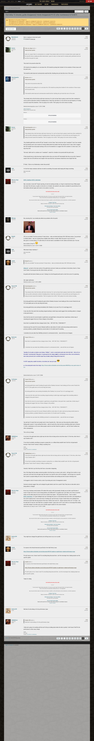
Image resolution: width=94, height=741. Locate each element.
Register (11, 645)
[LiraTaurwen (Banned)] (8, 381)
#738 (87, 536)
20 (69, 28)
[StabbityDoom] (8, 438)
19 (67, 28)
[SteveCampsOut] (8, 79)
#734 (87, 379)
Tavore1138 (14, 286)
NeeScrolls (14, 337)
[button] (86, 28)
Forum (19, 1)
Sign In (7, 11)
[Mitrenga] (8, 219)
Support (23, 1)
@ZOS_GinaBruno (28, 180)
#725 (87, 127)
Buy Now (90, 1)
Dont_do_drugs (28, 48)
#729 (87, 236)
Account (12, 1)
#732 (87, 285)
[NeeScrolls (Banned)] (8, 338)
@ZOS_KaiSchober (36, 180)
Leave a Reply (11, 29)
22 (75, 28)
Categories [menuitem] (29, 4)
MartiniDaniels (15, 37)
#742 (87, 619)
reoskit (13, 261)
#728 (87, 218)
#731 (87, 260)
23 (77, 28)
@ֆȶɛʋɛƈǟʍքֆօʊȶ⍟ (27, 108)
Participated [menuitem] (64, 4)
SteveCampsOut (15, 77)
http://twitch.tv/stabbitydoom (32, 449)
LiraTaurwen (14, 379)
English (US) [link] (3, 1)
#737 (87, 490)
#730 (87, 249)
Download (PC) (82, 1)
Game (9, 1)
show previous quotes (30, 50)
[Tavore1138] (8, 287)
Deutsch (50, 212)
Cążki (13, 168)
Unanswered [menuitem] (54, 4)
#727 (87, 179)
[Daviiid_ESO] (8, 538)
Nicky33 (13, 236)
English (54, 212)
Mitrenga (14, 218)
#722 (87, 36)
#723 (87, 48)
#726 (87, 168)
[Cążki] (8, 170)
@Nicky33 (26, 268)
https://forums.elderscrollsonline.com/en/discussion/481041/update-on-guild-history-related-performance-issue (49, 551)
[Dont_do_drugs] (8, 181)
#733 (87, 337)
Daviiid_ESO (14, 536)
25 (82, 28)
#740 (87, 561)
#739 (87, 547)
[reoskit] (8, 262)
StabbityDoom (15, 436)
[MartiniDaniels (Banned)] (8, 38)
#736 (87, 453)
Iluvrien (13, 48)
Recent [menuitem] (46, 4)
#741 (87, 608)
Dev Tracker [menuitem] (38, 4)
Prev (58, 28)
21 (72, 28)
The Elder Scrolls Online (47, 1)
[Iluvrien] (8, 49)
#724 (87, 77)
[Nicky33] (8, 238)
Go (86, 11)
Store (16, 1)
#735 (87, 436)
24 (80, 28)
